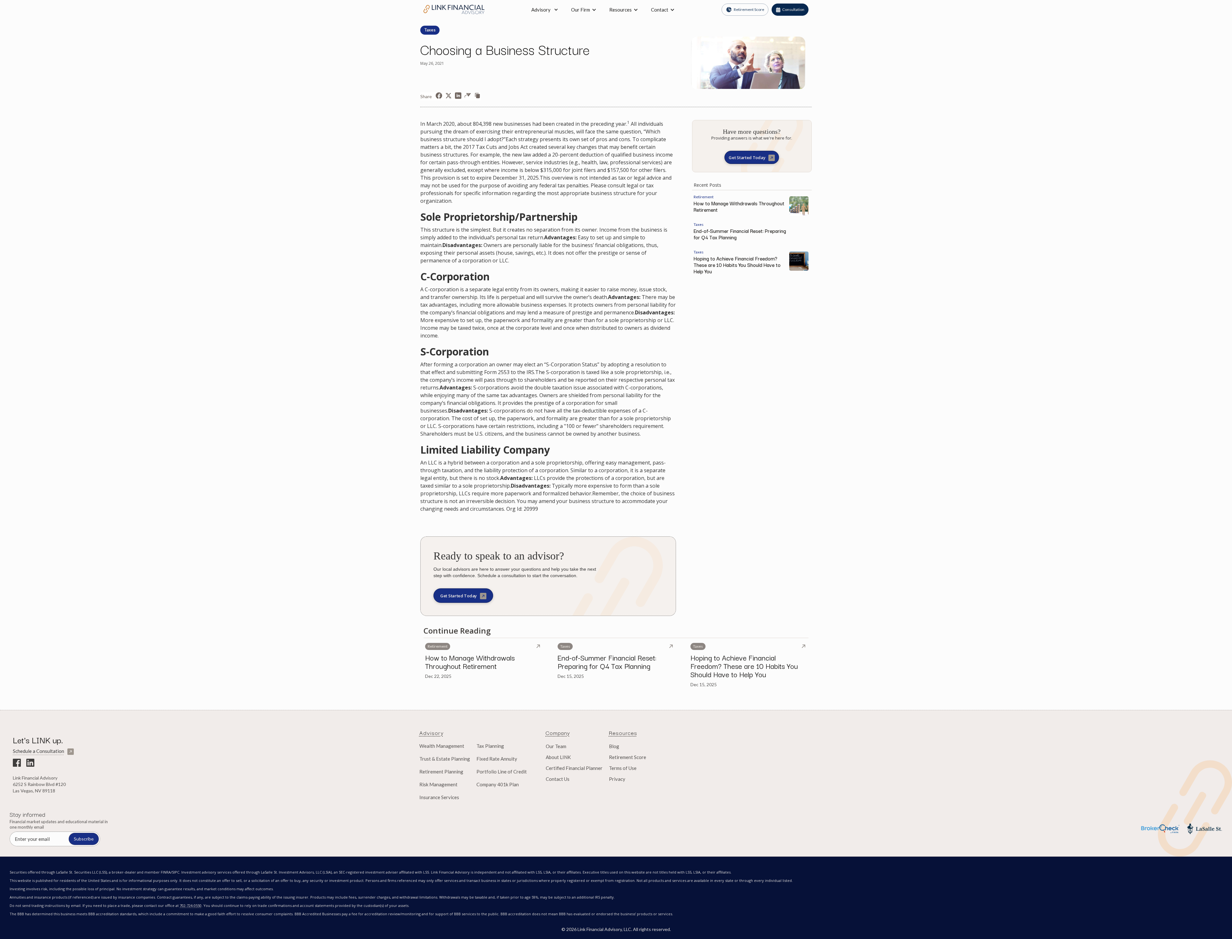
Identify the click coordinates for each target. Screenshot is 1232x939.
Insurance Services (439, 797)
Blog (614, 746)
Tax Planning (490, 746)
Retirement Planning (441, 771)
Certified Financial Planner (574, 768)
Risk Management (438, 784)
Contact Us (557, 778)
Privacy (617, 778)
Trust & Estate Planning (444, 759)
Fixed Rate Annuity (496, 759)
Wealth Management (441, 746)
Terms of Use (623, 768)
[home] (454, 9)
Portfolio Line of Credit (501, 771)
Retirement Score (627, 757)
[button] (584, 9)
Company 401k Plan (497, 784)
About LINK (558, 757)
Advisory (541, 10)
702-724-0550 (190, 905)
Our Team (556, 746)
